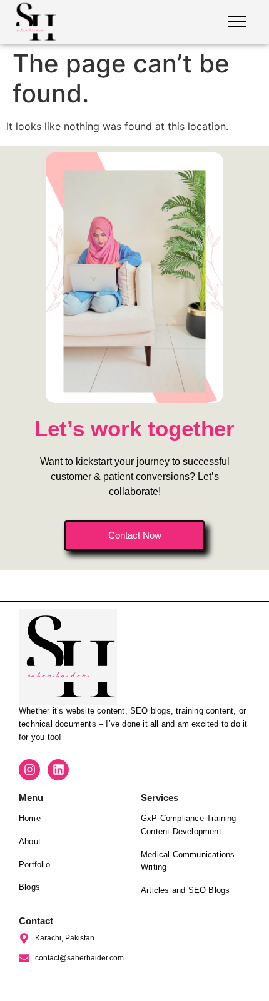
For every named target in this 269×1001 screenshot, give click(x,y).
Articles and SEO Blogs (185, 890)
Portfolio (34, 864)
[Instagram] (29, 769)
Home (30, 818)
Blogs (29, 887)
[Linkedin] (58, 769)
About (30, 841)
